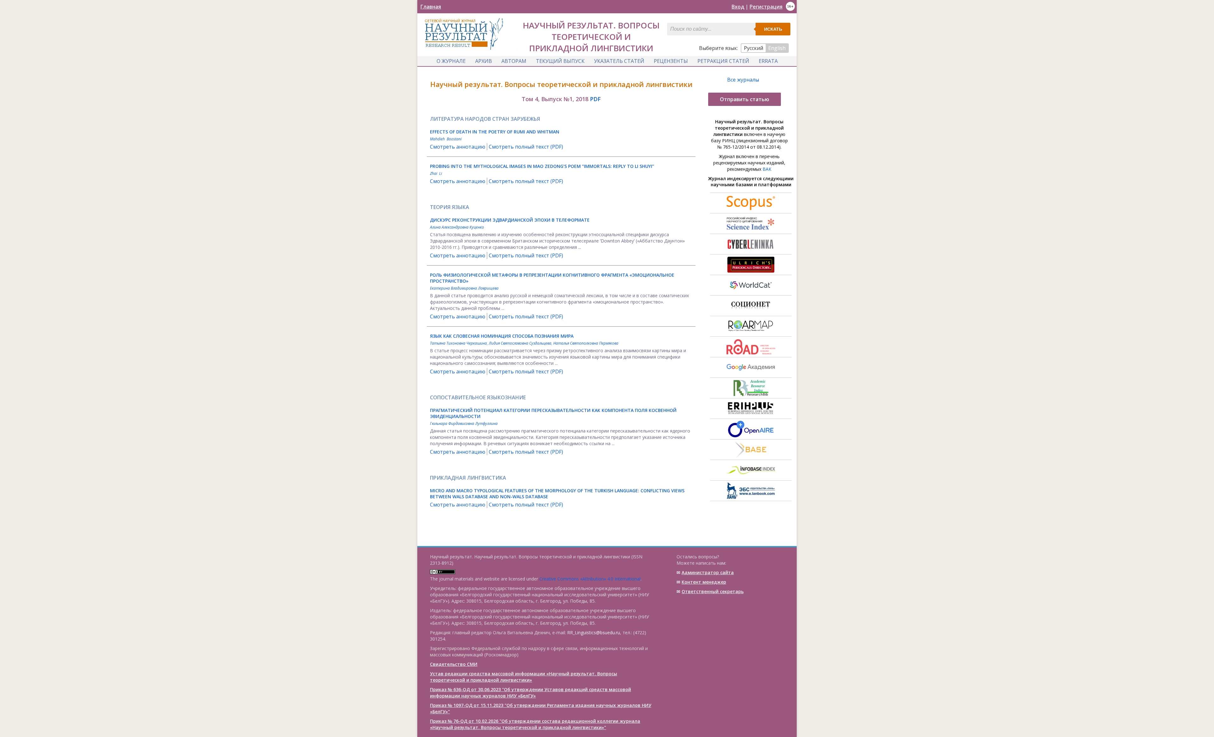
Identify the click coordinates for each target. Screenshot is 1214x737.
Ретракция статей (723, 61)
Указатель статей (619, 61)
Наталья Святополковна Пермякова (585, 343)
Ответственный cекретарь (713, 591)
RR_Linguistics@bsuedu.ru (593, 633)
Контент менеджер (704, 582)
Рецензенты (671, 61)
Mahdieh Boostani (446, 139)
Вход (738, 6)
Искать (773, 29)
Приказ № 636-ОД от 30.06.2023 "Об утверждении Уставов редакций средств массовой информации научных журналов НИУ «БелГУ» (530, 692)
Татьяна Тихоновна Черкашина (458, 343)
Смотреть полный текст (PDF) (526, 146)
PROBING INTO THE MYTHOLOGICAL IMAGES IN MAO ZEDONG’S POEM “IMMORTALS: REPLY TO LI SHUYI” (542, 166)
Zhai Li (436, 173)
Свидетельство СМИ (453, 664)
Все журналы (743, 79)
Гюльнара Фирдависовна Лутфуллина (464, 423)
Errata (768, 61)
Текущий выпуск (560, 61)
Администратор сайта (708, 572)
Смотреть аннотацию (457, 146)
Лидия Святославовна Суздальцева (520, 343)
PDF (595, 99)
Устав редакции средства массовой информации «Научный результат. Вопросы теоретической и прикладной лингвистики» (523, 677)
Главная (430, 6)
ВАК (767, 169)
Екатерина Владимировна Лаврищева (464, 288)
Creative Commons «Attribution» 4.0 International (590, 579)
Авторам (513, 61)
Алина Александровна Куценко (457, 227)
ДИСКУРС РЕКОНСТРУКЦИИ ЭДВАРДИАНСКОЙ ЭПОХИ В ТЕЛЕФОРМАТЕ (510, 220)
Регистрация (766, 6)
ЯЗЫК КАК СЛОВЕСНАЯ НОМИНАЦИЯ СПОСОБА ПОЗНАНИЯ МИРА (501, 336)
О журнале (451, 61)
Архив (483, 61)
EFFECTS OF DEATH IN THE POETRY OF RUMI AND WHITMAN (494, 132)
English (777, 48)
